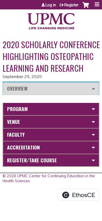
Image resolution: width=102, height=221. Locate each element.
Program (17, 109)
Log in (51, 5)
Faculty (16, 134)
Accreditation (23, 147)
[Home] (51, 19)
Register (71, 5)
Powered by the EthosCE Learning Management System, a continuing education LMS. (78, 195)
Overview (17, 88)
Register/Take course (32, 160)
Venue (13, 121)
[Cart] (85, 7)
